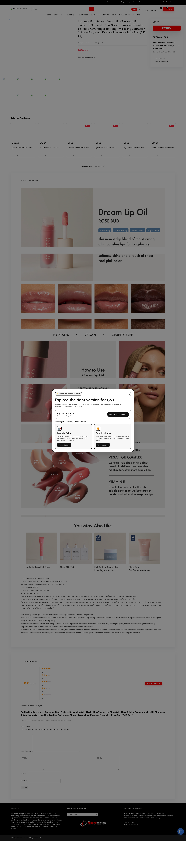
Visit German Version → (118, 414)
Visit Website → (64, 445)
